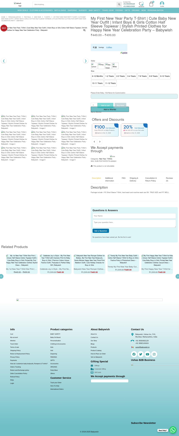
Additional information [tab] (109, 179)
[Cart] (151, 4)
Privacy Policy (14, 357)
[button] (84, 30)
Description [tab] (96, 178)
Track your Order (55, 382)
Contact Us (94, 337)
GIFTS (127, 10)
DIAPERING (72, 10)
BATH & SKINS (60, 10)
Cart (11, 334)
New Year (37, 17)
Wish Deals (23, 10)
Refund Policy (14, 377)
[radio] (94, 66)
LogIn (12, 383)
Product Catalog (96, 350)
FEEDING (119, 10)
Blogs (92, 344)
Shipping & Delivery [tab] (134, 179)
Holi (51, 350)
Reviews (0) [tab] (169, 179)
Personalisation (155, 10)
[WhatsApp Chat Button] (173, 430)
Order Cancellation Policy (18, 373)
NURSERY (83, 10)
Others (52, 373)
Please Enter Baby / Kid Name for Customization (108, 93)
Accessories (54, 364)
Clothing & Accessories (41, 10)
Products (94, 347)
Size (92, 71)
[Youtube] (147, 354)
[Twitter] (141, 354)
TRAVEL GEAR (108, 10)
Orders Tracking (15, 367)
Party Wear (54, 370)
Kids (51, 347)
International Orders (57, 389)
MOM (143, 10)
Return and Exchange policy (19, 370)
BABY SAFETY (94, 10)
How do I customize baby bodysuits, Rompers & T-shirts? (29, 364)
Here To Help (54, 386)
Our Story (94, 341)
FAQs (12, 380)
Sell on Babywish (96, 357)
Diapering (53, 354)
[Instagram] (154, 354)
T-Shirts (47, 17)
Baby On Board (55, 337)
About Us (94, 334)
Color (93, 61)
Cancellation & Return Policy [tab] (151, 179)
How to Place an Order (98, 354)
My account (14, 337)
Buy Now (120, 105)
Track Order (14, 344)
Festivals (27, 17)
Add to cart (105, 105)
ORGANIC (136, 10)
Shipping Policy (15, 350)
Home (3, 17)
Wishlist (12, 341)
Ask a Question (100, 231)
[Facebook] (134, 354)
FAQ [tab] (123, 178)
